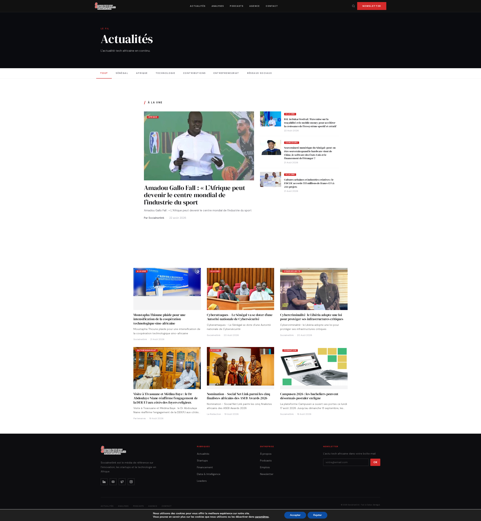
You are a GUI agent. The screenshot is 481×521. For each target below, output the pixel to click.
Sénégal (122, 73)
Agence (254, 6)
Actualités (198, 6)
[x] (122, 481)
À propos (266, 453)
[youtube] (113, 481)
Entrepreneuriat (226, 73)
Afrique (142, 73)
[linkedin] (104, 481)
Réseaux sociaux (259, 73)
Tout (104, 73)
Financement (205, 467)
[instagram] (131, 481)
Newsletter (371, 6)
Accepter (295, 515)
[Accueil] (105, 6)
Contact (272, 6)
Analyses (218, 6)
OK (375, 462)
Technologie (165, 73)
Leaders (202, 480)
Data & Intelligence (208, 474)
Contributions (194, 73)
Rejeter (317, 515)
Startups (202, 460)
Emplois (265, 467)
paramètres (262, 517)
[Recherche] (353, 6)
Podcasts (236, 6)
